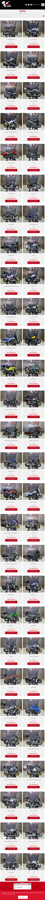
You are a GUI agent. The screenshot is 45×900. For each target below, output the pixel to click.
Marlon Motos (6, 4)
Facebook (28, 5)
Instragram (26, 5)
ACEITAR (23, 897)
